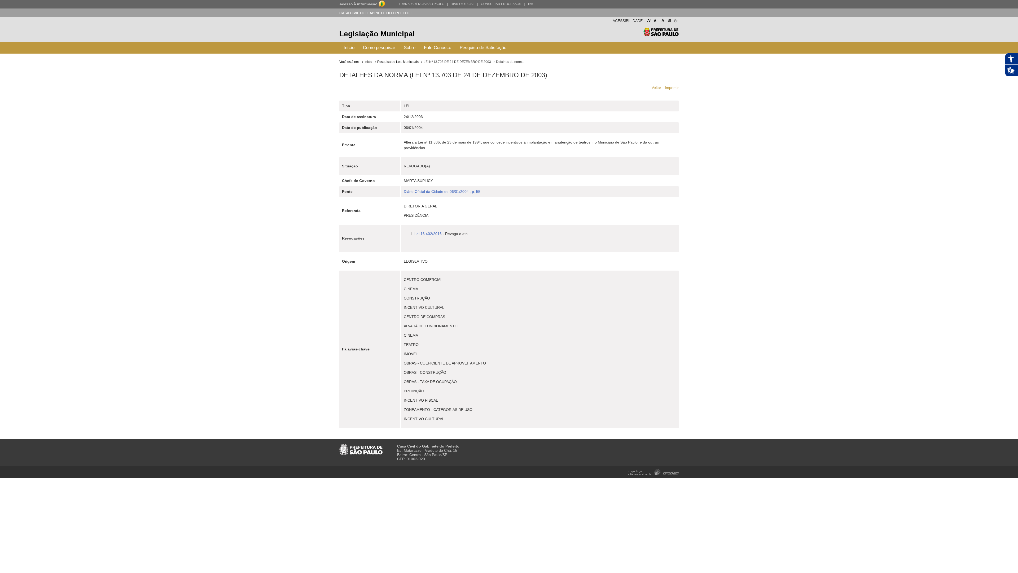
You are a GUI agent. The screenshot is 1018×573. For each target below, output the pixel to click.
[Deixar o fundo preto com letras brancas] (669, 19)
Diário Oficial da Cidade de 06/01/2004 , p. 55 (442, 191)
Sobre (409, 47)
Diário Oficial (463, 4)
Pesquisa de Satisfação (483, 47)
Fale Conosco (437, 47)
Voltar (656, 87)
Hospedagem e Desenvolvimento (653, 472)
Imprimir (672, 87)
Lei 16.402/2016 (428, 234)
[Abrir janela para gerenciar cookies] (675, 19)
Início (349, 47)
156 (530, 4)
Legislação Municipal (377, 34)
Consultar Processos (501, 4)
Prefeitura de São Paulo (661, 34)
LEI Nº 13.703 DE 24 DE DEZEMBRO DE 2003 (457, 62)
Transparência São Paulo (421, 4)
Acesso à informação (358, 4)
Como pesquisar (379, 47)
